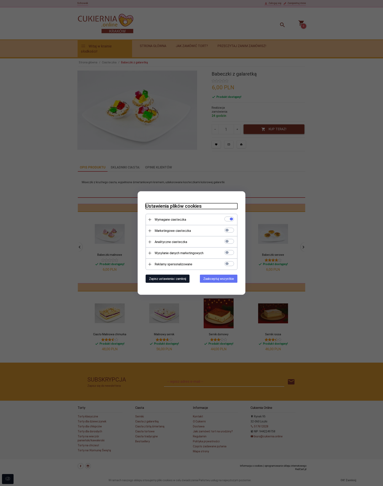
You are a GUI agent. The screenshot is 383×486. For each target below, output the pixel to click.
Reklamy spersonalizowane (173, 264)
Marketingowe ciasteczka (173, 231)
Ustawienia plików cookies (174, 206)
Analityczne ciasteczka (171, 242)
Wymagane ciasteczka (170, 219)
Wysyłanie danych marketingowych (179, 253)
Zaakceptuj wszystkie (218, 279)
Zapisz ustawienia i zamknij (167, 279)
